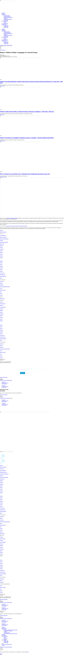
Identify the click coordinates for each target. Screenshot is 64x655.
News (5, 38)
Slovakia (1, 267)
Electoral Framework (7, 16)
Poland (1, 264)
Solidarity (5, 18)
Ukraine (1, 271)
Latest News (2, 516)
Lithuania (1, 331)
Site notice (3, 385)
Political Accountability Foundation (12, 218)
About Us (3, 12)
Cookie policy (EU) (5, 386)
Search (1, 46)
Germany (1, 255)
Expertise (1, 305)
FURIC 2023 (6, 27)
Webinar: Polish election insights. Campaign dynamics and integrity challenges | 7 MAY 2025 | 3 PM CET (27, 111)
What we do (2, 468)
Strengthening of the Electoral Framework (10, 633)
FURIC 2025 (6, 25)
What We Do (4, 14)
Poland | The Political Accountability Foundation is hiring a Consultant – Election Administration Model (27, 137)
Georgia (1, 254)
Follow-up (1, 308)
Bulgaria (1, 252)
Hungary (1, 257)
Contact (1, 295)
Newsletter (1, 284)
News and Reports (5, 37)
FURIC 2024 (6, 26)
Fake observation (2, 303)
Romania (1, 266)
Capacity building (3, 307)
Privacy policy (4, 383)
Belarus (1, 250)
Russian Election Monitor (8, 19)
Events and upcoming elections (5, 286)
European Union (2, 274)
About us (1, 230)
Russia (1, 278)
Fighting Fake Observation (8, 17)
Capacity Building (7, 15)
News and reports (5, 636)
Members (3, 13)
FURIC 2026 (6, 20)
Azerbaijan (1, 249)
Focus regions (2, 335)
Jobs (0, 291)
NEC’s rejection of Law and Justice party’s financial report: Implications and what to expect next (25, 174)
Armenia (1, 247)
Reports (5, 22)
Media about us (2, 298)
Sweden (1, 269)
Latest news (2, 281)
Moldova (1, 320)
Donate (1, 293)
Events (1, 288)
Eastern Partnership (3, 276)
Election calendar (2, 352)
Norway (1, 262)
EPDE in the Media (5, 23)
